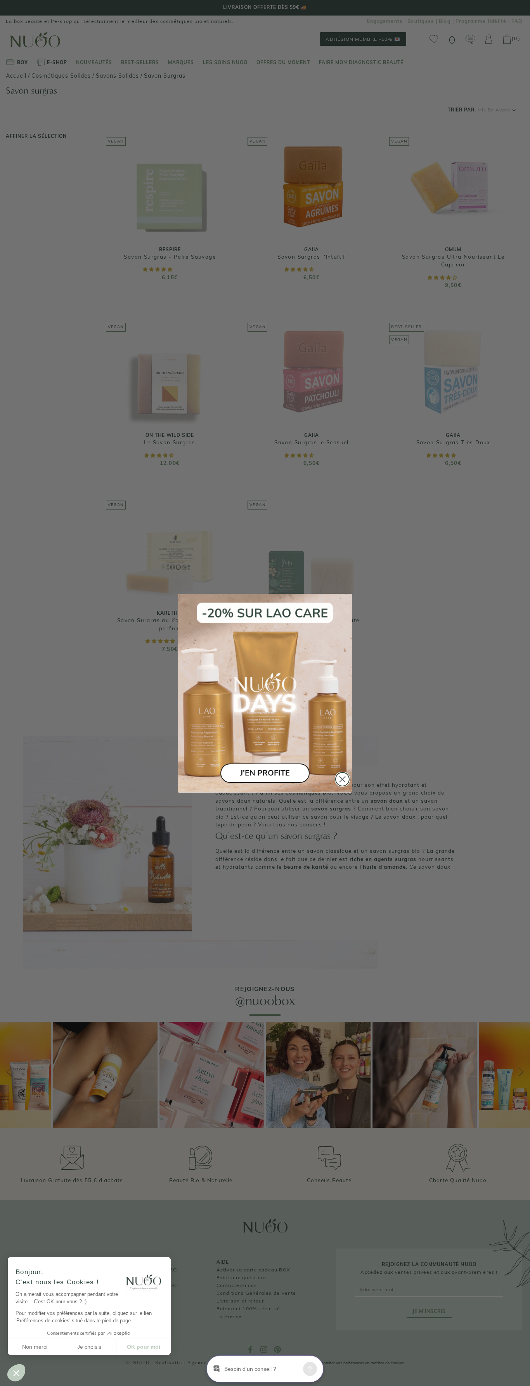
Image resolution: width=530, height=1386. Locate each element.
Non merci (34, 1347)
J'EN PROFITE (265, 773)
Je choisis (89, 1347)
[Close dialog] (342, 779)
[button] (16, 1372)
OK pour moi (143, 1347)
